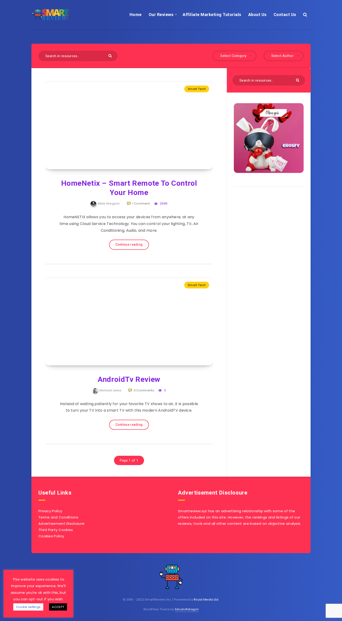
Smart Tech (197, 89)
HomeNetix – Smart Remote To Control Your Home (129, 188)
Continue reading (129, 244)
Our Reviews (161, 14)
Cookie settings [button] (28, 607)
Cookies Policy (51, 536)
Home (136, 14)
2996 (163, 203)
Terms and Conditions (58, 517)
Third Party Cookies (55, 529)
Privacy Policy (50, 511)
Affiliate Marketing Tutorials (212, 14)
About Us (257, 14)
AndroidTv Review (129, 379)
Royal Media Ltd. (206, 599)
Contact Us (285, 14)
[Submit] (110, 55)
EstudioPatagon (187, 609)
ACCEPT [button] (58, 607)
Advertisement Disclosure (61, 523)
